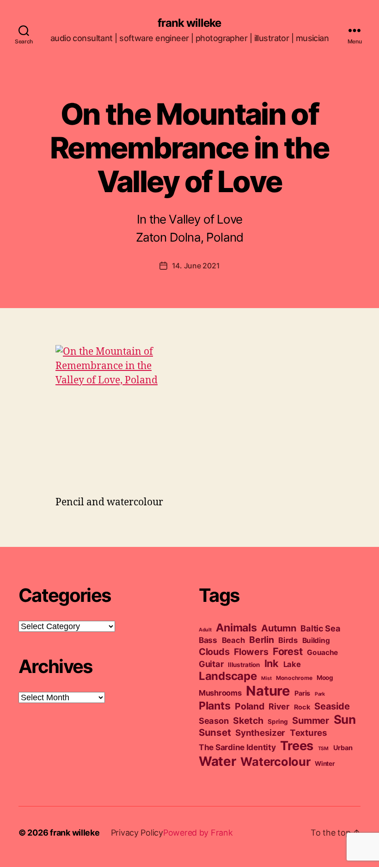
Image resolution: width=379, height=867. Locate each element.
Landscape (228, 676)
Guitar (211, 664)
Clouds (214, 651)
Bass (208, 640)
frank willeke (189, 23)
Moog (325, 677)
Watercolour (275, 761)
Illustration (244, 664)
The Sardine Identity (237, 747)
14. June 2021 (196, 265)
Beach (233, 640)
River (279, 706)
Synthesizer (260, 733)
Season (213, 720)
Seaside (331, 706)
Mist (266, 678)
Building (316, 640)
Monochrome (294, 677)
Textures (308, 733)
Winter (325, 763)
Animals (236, 627)
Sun (345, 719)
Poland (249, 706)
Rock (302, 707)
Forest (287, 651)
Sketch (248, 720)
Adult (205, 630)
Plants (214, 705)
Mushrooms (220, 692)
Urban (343, 748)
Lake (292, 664)
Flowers (251, 651)
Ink (271, 663)
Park (320, 694)
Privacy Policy (137, 832)
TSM (323, 749)
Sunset (215, 732)
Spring (277, 721)
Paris (302, 693)
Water (217, 761)
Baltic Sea (320, 628)
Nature (268, 691)
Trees (296, 745)
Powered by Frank (198, 832)
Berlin (261, 639)
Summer (310, 720)
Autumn (278, 628)
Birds (288, 640)
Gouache (322, 652)
